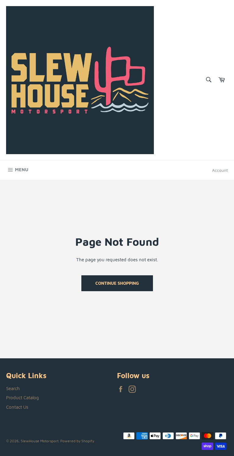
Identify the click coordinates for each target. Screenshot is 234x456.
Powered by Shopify (77, 441)
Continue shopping (117, 283)
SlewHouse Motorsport (39, 441)
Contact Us (17, 407)
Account (220, 170)
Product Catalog (22, 397)
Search (13, 388)
